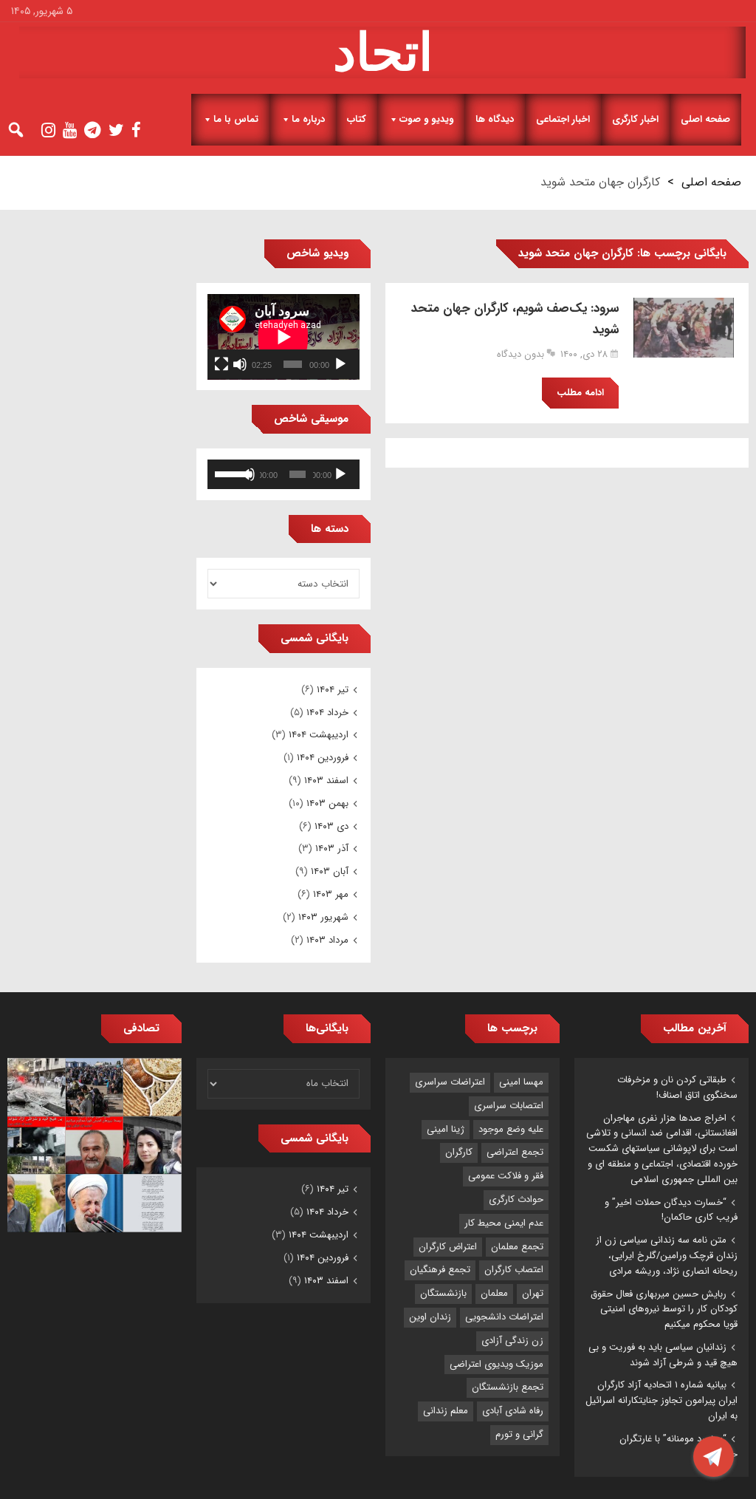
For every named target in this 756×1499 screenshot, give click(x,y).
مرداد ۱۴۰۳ (327, 940)
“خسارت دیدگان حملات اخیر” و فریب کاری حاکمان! (671, 1210)
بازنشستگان (443, 1293)
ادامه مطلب (580, 392)
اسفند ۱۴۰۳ (326, 780)
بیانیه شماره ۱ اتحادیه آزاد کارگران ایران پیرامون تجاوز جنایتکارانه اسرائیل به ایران (661, 1400)
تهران (532, 1293)
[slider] (229, 473)
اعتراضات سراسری (450, 1082)
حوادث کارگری (516, 1199)
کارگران (458, 1152)
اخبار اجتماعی (563, 119)
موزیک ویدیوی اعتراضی (496, 1364)
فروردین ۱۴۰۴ (322, 757)
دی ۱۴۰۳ (331, 826)
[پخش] (340, 364)
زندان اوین (430, 1317)
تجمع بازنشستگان (507, 1387)
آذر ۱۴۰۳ (331, 848)
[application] (283, 337)
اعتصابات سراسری (508, 1105)
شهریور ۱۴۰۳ (323, 917)
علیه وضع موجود (510, 1129)
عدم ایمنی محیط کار (503, 1223)
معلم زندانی (445, 1410)
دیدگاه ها (494, 119)
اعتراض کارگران (448, 1246)
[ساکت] (240, 364)
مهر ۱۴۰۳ (330, 894)
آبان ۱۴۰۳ (329, 871)
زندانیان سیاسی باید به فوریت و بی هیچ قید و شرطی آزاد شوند (663, 1354)
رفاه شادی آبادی (512, 1410)
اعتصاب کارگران (513, 1269)
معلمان (494, 1293)
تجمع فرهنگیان (440, 1269)
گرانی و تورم (519, 1434)
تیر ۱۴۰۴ (332, 689)
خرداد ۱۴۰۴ (327, 712)
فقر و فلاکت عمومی (505, 1176)
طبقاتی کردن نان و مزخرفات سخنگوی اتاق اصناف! (677, 1087)
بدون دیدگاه (520, 354)
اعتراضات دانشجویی (504, 1317)
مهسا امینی (521, 1082)
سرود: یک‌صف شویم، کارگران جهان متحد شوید (515, 319)
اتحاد (383, 52)
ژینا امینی (445, 1129)
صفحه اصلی (705, 119)
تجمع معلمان (517, 1246)
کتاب (356, 119)
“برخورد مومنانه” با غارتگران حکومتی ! (678, 1446)
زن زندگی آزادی (512, 1340)
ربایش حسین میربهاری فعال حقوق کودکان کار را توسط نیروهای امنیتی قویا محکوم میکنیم (664, 1309)
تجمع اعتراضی (515, 1152)
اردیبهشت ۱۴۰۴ (318, 734)
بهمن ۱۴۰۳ (327, 803)
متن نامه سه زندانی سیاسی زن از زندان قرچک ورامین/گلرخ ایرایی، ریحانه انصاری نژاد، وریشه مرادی (667, 1255)
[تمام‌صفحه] (221, 364)
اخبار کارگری (635, 119)
